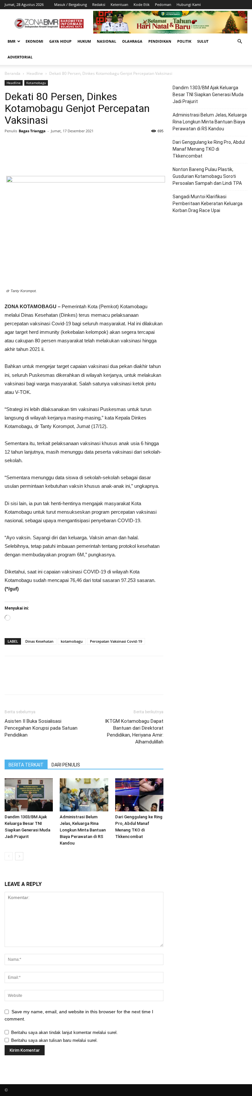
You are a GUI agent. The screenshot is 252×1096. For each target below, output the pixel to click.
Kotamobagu (36, 82)
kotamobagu (72, 641)
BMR (11, 41)
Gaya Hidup (60, 41)
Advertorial (20, 56)
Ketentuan (119, 4)
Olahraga (132, 41)
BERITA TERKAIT (26, 764)
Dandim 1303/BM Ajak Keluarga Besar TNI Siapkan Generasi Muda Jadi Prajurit (208, 94)
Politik (184, 41)
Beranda (12, 73)
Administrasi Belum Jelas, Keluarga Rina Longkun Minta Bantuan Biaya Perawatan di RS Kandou (83, 830)
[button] (239, 41)
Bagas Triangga (32, 130)
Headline (35, 73)
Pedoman (163, 4)
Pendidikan (159, 41)
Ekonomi (34, 41)
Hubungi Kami (189, 4)
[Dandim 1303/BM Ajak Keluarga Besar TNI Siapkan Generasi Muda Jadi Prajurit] (29, 794)
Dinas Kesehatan (39, 641)
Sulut (202, 41)
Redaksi (98, 4)
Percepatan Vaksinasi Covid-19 (116, 641)
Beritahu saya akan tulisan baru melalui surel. (54, 1040)
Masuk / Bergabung (70, 4)
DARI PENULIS (66, 764)
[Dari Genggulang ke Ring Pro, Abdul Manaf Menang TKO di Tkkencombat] (139, 794)
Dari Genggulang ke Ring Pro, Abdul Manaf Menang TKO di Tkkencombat (209, 149)
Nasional (106, 41)
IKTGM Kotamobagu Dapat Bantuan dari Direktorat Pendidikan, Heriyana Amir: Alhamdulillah (134, 731)
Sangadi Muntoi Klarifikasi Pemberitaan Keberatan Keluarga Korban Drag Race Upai (207, 203)
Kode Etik (142, 4)
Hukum (84, 41)
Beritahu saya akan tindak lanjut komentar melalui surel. (64, 1032)
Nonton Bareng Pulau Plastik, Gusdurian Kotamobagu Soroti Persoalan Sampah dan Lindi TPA (207, 176)
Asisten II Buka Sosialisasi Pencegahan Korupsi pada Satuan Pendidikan (41, 728)
